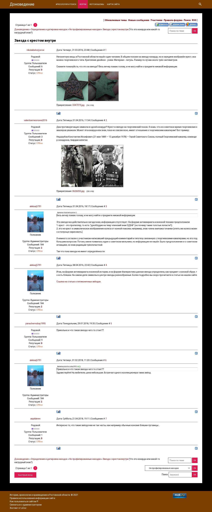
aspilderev (35, 418)
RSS (194, 20)
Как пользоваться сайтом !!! (24, 501)
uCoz (23, 508)
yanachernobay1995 (35, 323)
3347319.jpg (78, 105)
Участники (156, 20)
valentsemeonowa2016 (35, 120)
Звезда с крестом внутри (115, 29)
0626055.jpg (78, 191)
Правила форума (173, 20)
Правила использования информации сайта (32, 498)
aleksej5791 (35, 206)
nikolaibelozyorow (35, 50)
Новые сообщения (138, 20)
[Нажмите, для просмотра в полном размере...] (87, 100)
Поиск (187, 20)
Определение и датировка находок (49, 29)
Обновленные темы (116, 20)
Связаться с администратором (26, 504)
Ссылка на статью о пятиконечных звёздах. (78, 281)
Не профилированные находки (85, 29)
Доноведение (22, 4)
